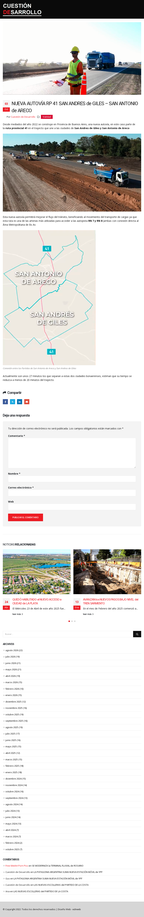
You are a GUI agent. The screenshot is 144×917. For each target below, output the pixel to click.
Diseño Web (69, 909)
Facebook (5, 401)
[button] (69, 621)
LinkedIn (19, 401)
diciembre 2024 (13, 778)
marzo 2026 (11, 682)
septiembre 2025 (14, 720)
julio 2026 (10, 656)
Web (11, 501)
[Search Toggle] (139, 9)
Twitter (12, 401)
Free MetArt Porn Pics (16, 865)
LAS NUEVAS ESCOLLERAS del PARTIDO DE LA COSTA (61, 884)
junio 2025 (10, 740)
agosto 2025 (11, 727)
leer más (17, 614)
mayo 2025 (11, 746)
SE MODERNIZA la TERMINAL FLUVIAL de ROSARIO (57, 865)
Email (26, 401)
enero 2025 (11, 772)
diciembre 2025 (13, 701)
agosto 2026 (11, 650)
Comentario (16, 435)
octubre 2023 (12, 849)
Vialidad (47, 116)
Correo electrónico (21, 487)
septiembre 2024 (14, 798)
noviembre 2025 (13, 708)
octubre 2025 (12, 714)
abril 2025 (10, 753)
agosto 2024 (11, 804)
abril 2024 (10, 830)
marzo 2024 (11, 836)
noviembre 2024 (13, 785)
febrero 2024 (12, 842)
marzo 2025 (11, 759)
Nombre (14, 473)
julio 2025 (10, 733)
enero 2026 (11, 695)
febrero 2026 (12, 688)
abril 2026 (10, 676)
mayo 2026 (11, 669)
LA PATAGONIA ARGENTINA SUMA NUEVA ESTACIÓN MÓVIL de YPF (68, 872)
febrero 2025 (12, 765)
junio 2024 (10, 817)
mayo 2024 (11, 823)
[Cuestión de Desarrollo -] (22, 9)
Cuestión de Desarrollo (23, 116)
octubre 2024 (12, 791)
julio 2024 (10, 810)
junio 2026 (10, 663)
